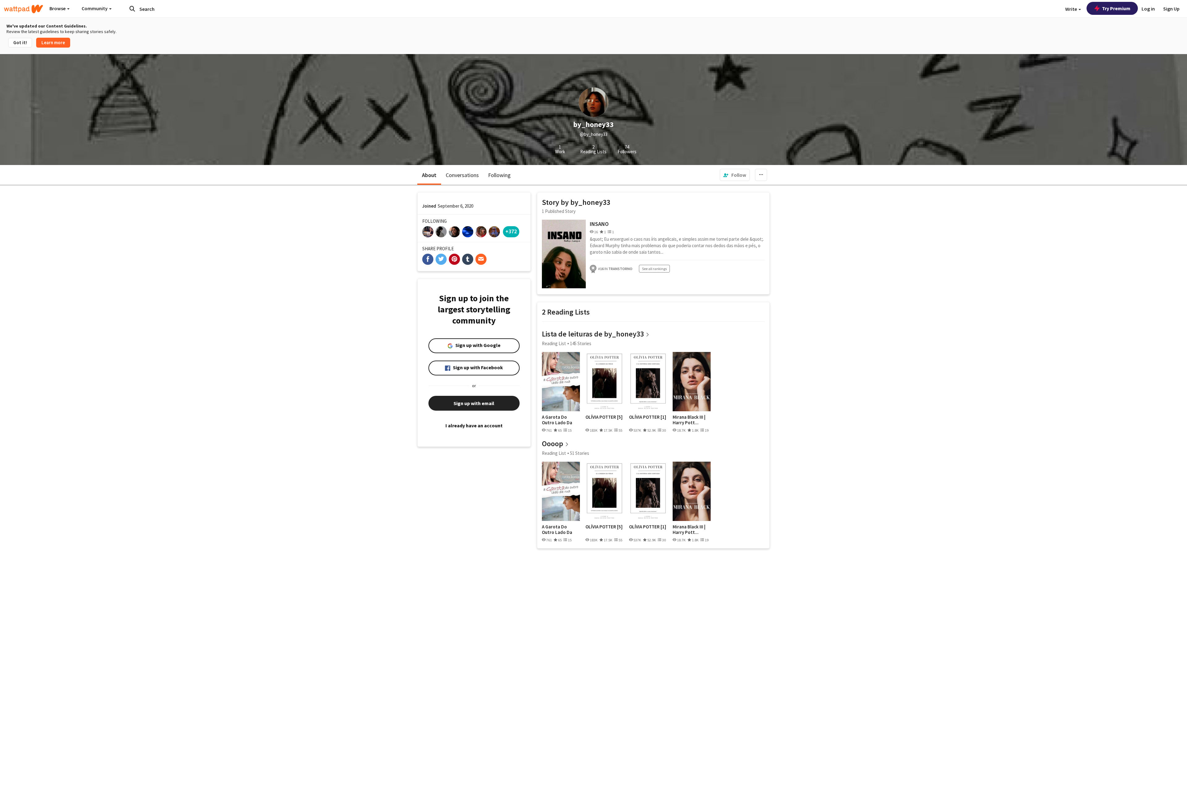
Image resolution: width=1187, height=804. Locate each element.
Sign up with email (473, 403)
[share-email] (481, 259)
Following (499, 175)
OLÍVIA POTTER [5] (604, 417)
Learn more (53, 42)
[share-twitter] (441, 259)
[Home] (23, 9)
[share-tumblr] (467, 259)
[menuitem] (735, 175)
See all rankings (654, 268)
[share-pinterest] (454, 259)
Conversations (462, 175)
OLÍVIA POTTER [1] (647, 417)
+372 (511, 231)
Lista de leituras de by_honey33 (593, 334)
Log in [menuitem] (1148, 9)
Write (1071, 9)
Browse (57, 8)
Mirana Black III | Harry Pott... (689, 419)
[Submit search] (132, 9)
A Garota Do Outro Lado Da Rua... (557, 419)
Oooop (552, 443)
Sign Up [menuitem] (1171, 9)
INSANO (599, 223)
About (429, 175)
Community (95, 8)
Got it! (20, 42)
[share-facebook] (427, 259)
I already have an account (474, 425)
